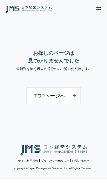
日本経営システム (53, 148)
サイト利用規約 (28, 160)
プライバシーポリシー (55, 160)
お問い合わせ (80, 160)
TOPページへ (49, 95)
